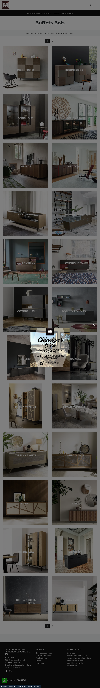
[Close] (94, 325)
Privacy (4, 686)
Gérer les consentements (29, 686)
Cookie (12, 686)
